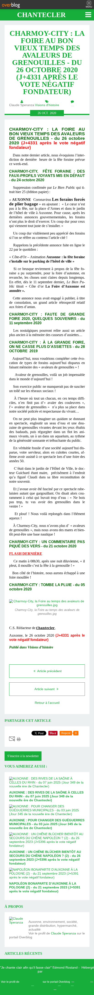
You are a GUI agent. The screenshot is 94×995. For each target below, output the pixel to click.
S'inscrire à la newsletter (23, 756)
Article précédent (49, 671)
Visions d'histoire (47, 105)
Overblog (50, 971)
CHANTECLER (41, 14)
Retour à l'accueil (47, 702)
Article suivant (44, 689)
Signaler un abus (46, 985)
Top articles (82, 981)
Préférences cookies (69, 989)
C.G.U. (65, 985)
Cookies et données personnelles (31, 989)
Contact (25, 985)
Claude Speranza (63, 933)
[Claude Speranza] (17, 925)
